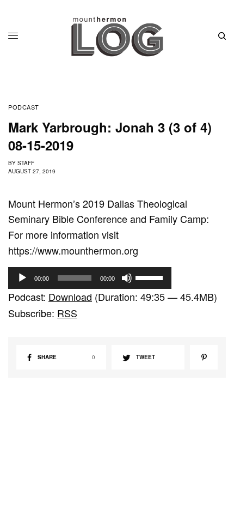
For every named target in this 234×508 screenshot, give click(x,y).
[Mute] (126, 278)
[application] (89, 278)
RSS (67, 313)
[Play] (22, 278)
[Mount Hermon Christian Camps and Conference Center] (117, 36)
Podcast (23, 107)
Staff (25, 163)
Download (70, 296)
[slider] (151, 277)
